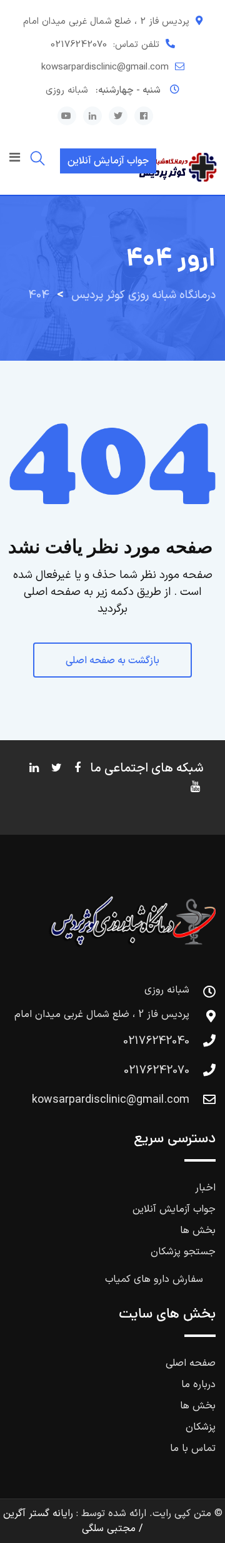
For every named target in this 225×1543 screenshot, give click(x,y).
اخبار (205, 1187)
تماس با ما (193, 1448)
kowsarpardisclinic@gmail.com (105, 67)
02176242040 (156, 1041)
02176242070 (79, 45)
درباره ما (198, 1384)
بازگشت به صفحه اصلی (112, 660)
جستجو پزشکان (183, 1251)
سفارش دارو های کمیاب (154, 1279)
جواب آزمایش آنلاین (108, 160)
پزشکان (201, 1427)
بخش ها (198, 1230)
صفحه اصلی (191, 1363)
